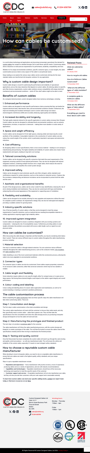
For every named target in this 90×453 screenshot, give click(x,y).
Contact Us (61, 18)
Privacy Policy (62, 450)
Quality (36, 18)
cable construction (22, 298)
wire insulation (59, 250)
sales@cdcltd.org (43, 7)
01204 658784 (64, 7)
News (52, 18)
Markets (27, 18)
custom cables (7, 64)
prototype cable (26, 324)
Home (5, 18)
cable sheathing (10, 252)
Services (44, 18)
